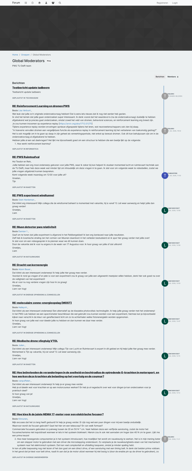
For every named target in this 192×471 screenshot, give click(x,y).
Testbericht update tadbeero (31, 87)
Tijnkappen (172, 173)
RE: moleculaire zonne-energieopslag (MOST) (42, 302)
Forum (16, 2)
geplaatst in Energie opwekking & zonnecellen (36, 295)
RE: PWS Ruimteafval (25, 157)
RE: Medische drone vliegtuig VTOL (35, 340)
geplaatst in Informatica (25, 149)
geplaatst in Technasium (25, 98)
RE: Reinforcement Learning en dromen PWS (41, 106)
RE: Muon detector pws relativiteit (34, 227)
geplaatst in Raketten (23, 187)
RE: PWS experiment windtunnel (33, 195)
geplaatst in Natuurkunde (26, 257)
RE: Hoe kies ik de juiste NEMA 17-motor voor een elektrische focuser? (58, 414)
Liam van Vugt (173, 208)
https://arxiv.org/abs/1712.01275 (76, 123)
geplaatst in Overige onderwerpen (30, 457)
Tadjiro (170, 94)
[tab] (160, 77)
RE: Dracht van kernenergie (30, 264)
